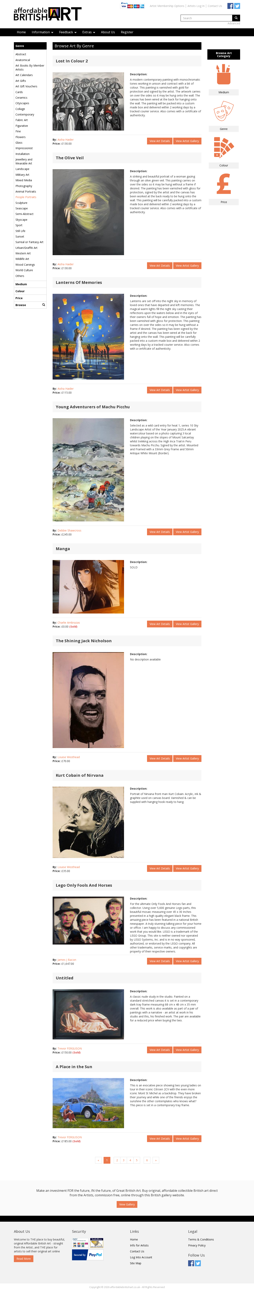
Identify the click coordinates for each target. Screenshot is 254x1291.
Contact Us (215, 6)
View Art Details (160, 141)
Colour (20, 291)
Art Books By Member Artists (29, 67)
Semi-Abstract (24, 214)
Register (127, 32)
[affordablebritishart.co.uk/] (49, 14)
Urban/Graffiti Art (26, 248)
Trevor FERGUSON (70, 1048)
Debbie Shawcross (69, 530)
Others (19, 276)
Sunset (19, 236)
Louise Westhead (69, 757)
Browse (20, 305)
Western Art (23, 253)
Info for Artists (139, 1245)
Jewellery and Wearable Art (23, 161)
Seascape (21, 208)
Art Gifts (20, 81)
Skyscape (21, 219)
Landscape (22, 169)
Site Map (135, 1263)
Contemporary (24, 114)
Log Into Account (141, 1257)
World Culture (24, 270)
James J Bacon (67, 960)
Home (21, 32)
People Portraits (25, 197)
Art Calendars (24, 75)
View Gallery (127, 1204)
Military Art (22, 175)
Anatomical (22, 60)
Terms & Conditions (201, 1239)
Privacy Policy (197, 1245)
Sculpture (21, 203)
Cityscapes (22, 103)
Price (19, 298)
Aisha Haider (66, 139)
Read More (23, 1258)
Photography (23, 186)
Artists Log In (196, 6)
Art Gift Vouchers (26, 86)
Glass (18, 142)
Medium (21, 284)
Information (41, 32)
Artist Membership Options (167, 6)
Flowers (20, 137)
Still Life (20, 231)
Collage (20, 109)
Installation (22, 154)
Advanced (234, 23)
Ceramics (21, 97)
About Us (108, 32)
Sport (18, 225)
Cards (19, 92)
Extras (87, 32)
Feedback (66, 32)
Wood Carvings (25, 264)
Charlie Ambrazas (69, 622)
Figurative (21, 126)
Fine (18, 131)
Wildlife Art (22, 259)
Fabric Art (21, 120)
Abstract (20, 54)
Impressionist (24, 148)
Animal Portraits (25, 191)
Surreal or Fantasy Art (29, 242)
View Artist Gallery (187, 141)
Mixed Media (23, 180)
